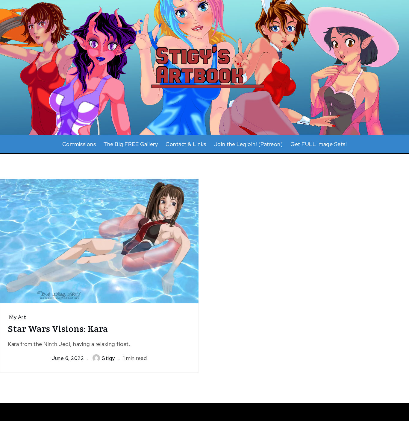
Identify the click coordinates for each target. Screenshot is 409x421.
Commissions (79, 144)
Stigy (108, 358)
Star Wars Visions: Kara (58, 329)
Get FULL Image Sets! (318, 144)
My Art (17, 317)
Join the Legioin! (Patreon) (248, 144)
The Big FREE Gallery (131, 144)
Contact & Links (186, 144)
